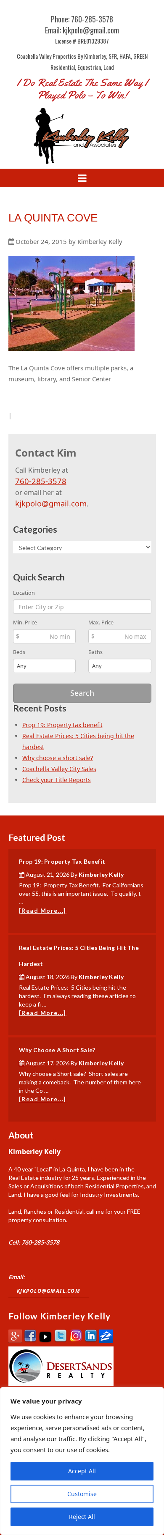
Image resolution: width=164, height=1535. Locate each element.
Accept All (82, 1471)
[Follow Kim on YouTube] (45, 1340)
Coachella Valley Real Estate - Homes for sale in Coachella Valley (82, 135)
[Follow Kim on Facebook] (30, 1340)
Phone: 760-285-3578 (82, 19)
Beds (19, 652)
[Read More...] (42, 910)
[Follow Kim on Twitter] (60, 1340)
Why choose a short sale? (57, 758)
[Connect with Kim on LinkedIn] (91, 1340)
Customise (82, 1494)
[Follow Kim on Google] (15, 1340)
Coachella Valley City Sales (59, 769)
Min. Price (25, 622)
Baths (95, 652)
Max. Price (101, 622)
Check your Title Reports (56, 780)
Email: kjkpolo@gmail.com (82, 30)
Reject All (82, 1517)
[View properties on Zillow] (106, 1340)
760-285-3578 (40, 481)
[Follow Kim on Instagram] (75, 1340)
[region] (82, 1461)
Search (82, 693)
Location (24, 592)
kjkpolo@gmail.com (51, 503)
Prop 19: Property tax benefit (62, 725)
